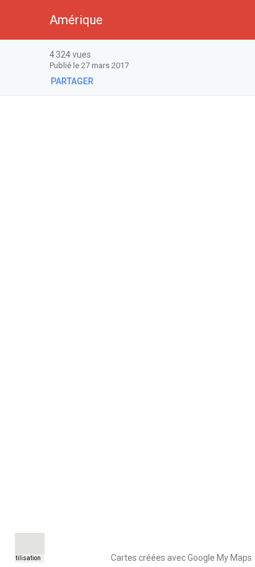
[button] (20, 20)
